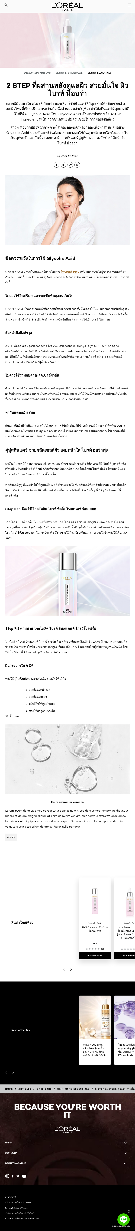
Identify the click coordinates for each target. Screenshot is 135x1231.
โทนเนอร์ (66, 272)
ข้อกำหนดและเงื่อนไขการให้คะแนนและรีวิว (22, 1219)
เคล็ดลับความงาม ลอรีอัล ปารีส (37, 73)
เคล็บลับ (11, 837)
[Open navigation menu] (129, 5)
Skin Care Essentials (99, 73)
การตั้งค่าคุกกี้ (10, 1197)
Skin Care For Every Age (69, 73)
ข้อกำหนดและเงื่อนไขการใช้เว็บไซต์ (19, 1213)
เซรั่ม (76, 272)
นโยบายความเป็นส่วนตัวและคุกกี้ (18, 1202)
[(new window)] (7, 1176)
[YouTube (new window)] (24, 1176)
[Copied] (70, 165)
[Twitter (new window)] (17, 1176)
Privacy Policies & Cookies (16, 1208)
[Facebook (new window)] (13, 1176)
